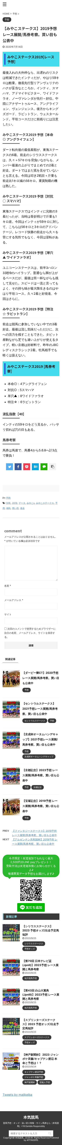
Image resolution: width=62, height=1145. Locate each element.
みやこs (31, 503)
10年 (8, 503)
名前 (7, 585)
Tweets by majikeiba (17, 1095)
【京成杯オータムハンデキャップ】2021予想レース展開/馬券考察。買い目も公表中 (40, 739)
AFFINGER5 (32, 1140)
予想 (8, 497)
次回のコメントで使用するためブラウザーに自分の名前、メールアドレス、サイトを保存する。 (30, 632)
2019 (14, 503)
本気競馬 (31, 1117)
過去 (22, 508)
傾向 (8, 508)
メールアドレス (13, 600)
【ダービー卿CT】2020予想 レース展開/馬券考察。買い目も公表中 (40, 678)
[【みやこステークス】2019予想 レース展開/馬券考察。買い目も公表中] (35, 466)
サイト (8, 614)
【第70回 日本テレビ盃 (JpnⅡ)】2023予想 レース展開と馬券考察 (40, 965)
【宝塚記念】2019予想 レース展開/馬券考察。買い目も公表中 (40, 806)
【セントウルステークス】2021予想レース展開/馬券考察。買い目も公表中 (40, 709)
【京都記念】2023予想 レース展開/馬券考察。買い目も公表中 (40, 775)
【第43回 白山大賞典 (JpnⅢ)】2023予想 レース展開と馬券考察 (40, 994)
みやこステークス (45, 503)
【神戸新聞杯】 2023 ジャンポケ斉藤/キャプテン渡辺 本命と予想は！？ (40, 1059)
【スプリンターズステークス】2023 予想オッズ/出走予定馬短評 (40, 1024)
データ (22, 503)
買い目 (15, 508)
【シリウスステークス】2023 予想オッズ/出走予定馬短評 (40, 930)
